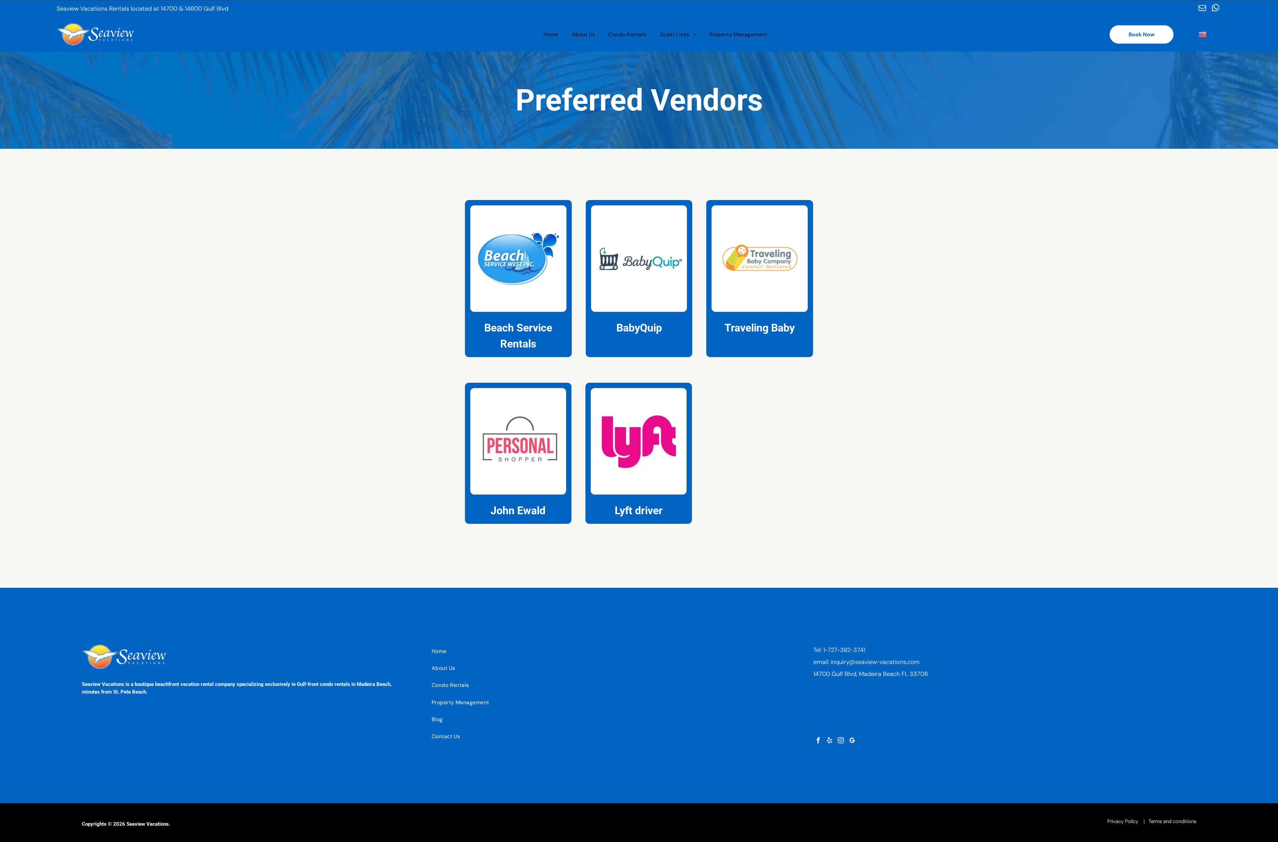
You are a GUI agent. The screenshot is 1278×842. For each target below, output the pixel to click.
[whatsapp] (1215, 8)
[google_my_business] (852, 741)
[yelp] (829, 741)
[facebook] (818, 741)
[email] (1202, 8)
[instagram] (841, 741)
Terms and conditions (1172, 821)
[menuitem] (551, 34)
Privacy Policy (1122, 821)
